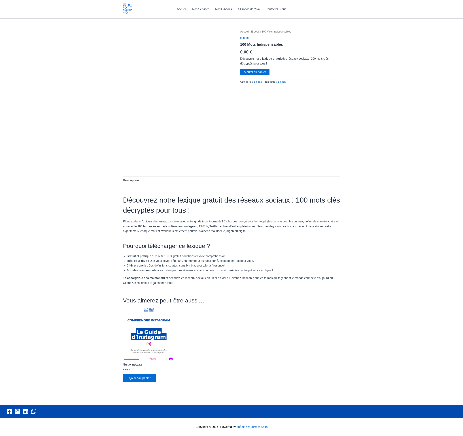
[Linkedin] (26, 411)
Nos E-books (223, 9)
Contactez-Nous (276, 9)
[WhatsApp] (34, 411)
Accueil (181, 9)
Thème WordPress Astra (252, 426)
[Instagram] (17, 411)
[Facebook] (9, 411)
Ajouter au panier (255, 72)
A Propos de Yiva (249, 9)
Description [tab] (131, 180)
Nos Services (200, 9)
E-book (255, 31)
